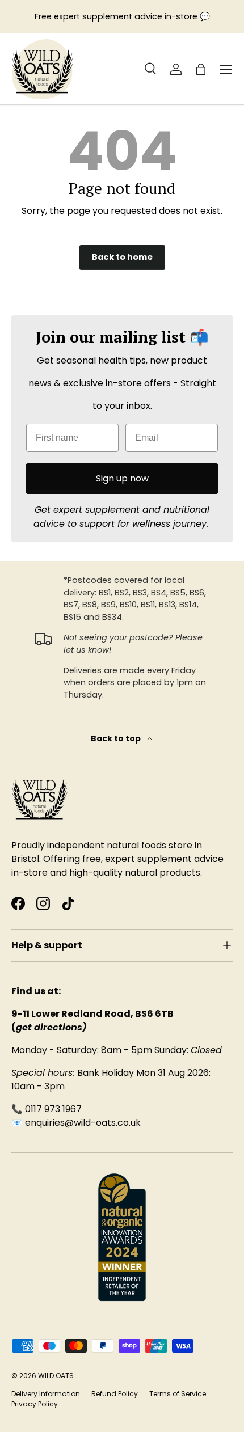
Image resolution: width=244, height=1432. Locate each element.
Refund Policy (114, 1394)
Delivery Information (45, 1394)
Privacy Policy (34, 1404)
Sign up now (122, 478)
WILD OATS (56, 1375)
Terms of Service (177, 1394)
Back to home (122, 257)
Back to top (116, 738)
